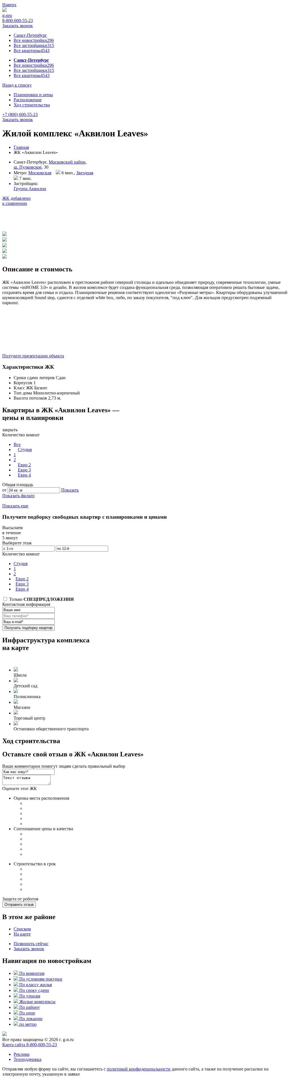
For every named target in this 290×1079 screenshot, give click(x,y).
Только (41, 599)
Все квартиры (32, 50)
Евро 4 (24, 475)
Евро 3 (24, 469)
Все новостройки (34, 40)
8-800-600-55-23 (17, 20)
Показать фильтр (18, 495)
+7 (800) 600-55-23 (20, 114)
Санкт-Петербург (30, 35)
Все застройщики (34, 45)
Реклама (21, 1054)
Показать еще (15, 505)
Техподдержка (27, 1059)
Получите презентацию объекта (33, 355)
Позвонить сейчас (31, 943)
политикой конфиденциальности (138, 1069)
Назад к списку (17, 85)
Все (17, 444)
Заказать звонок (17, 25)
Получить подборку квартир (28, 628)
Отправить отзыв (19, 904)
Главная (21, 147)
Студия (25, 449)
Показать (70, 490)
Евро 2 (24, 464)
